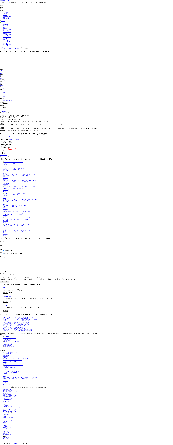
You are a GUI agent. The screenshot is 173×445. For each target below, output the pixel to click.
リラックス (2, 80)
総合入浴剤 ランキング (5, 25)
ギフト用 (5, 305)
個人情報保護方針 (7, 16)
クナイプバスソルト (7, 423)
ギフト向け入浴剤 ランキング (7, 35)
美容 (1, 73)
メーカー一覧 (6, 401)
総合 (1, 68)
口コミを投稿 (4, 281)
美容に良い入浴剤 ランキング (7, 30)
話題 (1, 70)
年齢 (1, 252)
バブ (4, 96)
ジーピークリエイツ (7, 406)
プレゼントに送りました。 (9, 296)
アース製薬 (5, 405)
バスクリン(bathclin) (8, 417)
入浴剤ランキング (4, 48)
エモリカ (5, 425)
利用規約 (5, 15)
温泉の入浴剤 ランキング (6, 40)
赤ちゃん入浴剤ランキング (9, 398)
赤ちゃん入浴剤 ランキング (6, 42)
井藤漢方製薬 (6, 414)
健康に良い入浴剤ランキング (10, 393)
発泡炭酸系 (5, 100)
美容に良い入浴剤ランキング (10, 391)
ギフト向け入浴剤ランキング (10, 394)
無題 (4, 287)
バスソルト (2, 88)
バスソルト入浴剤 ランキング (7, 45)
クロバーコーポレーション (9, 411)
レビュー (2, 256)
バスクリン (5, 402)
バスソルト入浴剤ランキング (10, 399)
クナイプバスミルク (7, 427)
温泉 (1, 83)
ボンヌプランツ (6, 426)
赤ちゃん (2, 85)
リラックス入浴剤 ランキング (7, 37)
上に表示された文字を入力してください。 (10, 274)
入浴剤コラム (6, 13)
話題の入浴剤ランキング (9, 390)
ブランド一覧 (6, 416)
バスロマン (5, 421)
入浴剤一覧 (5, 12)
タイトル (2, 241)
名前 (1, 245)
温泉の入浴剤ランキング (9, 396)
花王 (4, 92)
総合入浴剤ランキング (8, 389)
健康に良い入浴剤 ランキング (7, 32)
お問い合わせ (6, 17)
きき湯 (4, 422)
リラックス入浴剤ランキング (10, 395)
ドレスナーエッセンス (8, 420)
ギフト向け (16, 48)
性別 (1, 249)
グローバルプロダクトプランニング (11, 407)
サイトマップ (6, 18)
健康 (1, 75)
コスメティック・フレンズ (9, 409)
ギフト (1, 78)
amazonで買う (3, 111)
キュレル (5, 428)
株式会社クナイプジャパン (9, 410)
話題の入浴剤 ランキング (6, 28)
